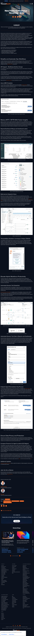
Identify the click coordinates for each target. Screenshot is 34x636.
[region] (13, 633)
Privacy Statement (4, 634)
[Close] (24, 631)
